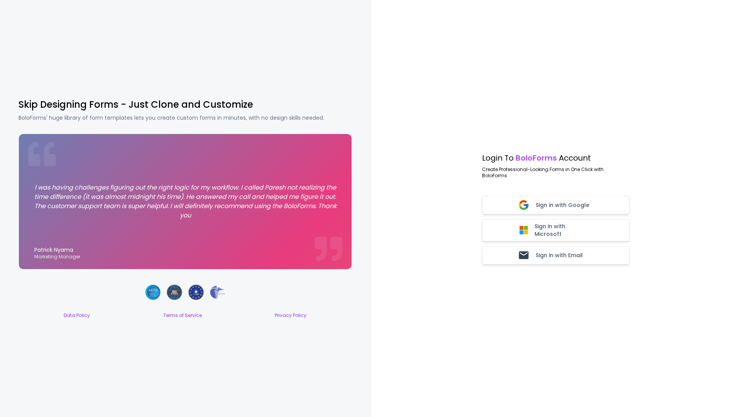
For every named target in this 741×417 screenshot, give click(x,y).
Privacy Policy (290, 315)
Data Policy (77, 315)
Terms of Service (182, 315)
